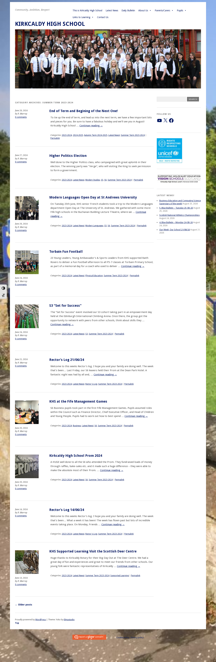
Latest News (112, 10)
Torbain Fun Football (66, 252)
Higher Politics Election (68, 156)
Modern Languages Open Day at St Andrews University (93, 197)
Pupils (180, 10)
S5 (102, 180)
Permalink (55, 138)
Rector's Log (91, 384)
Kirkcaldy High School (50, 24)
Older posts (23, 604)
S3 (86, 334)
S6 (105, 180)
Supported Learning (119, 575)
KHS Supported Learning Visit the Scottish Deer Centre (93, 551)
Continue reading (91, 125)
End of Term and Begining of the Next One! (83, 111)
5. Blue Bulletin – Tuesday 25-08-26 (176, 208)
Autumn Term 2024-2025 (95, 135)
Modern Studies (92, 180)
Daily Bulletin (128, 10)
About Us (143, 10)
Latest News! (114, 135)
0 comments (21, 117)
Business (77, 426)
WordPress (40, 619)
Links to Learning (81, 17)
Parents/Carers (162, 10)
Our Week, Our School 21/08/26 (174, 229)
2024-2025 (78, 135)
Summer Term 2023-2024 (133, 135)
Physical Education (94, 275)
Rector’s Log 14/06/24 (66, 510)
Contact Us (102, 17)
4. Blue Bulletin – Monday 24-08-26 (176, 222)
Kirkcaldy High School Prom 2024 (75, 456)
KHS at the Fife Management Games (78, 401)
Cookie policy (122, 637)
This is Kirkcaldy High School (87, 10)
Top (17, 623)
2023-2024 (67, 135)
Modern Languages (94, 225)
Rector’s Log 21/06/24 (66, 360)
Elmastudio (69, 619)
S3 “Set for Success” (65, 306)
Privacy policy (137, 637)
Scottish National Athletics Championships (179, 215)
